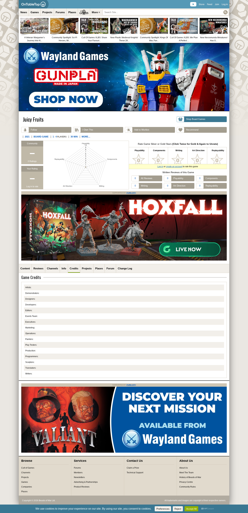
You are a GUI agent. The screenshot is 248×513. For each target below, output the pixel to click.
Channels (52, 268)
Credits (74, 268)
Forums (60, 12)
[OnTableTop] (34, 4)
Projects (47, 12)
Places (72, 12)
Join (217, 4)
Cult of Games (27, 468)
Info (64, 268)
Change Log (125, 268)
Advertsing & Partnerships (86, 482)
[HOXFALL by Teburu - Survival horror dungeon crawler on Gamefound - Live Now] (124, 260)
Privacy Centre (186, 482)
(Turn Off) (131, 193)
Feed (209, 4)
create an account (174, 166)
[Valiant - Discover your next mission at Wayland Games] (124, 452)
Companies (26, 487)
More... (86, 136)
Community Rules (187, 487)
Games (35, 12)
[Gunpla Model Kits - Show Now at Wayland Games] (124, 77)
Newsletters (79, 477)
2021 (27, 136)
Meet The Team (186, 472)
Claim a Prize (133, 468)
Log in (225, 4)
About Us (183, 468)
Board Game (41, 136)
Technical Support (135, 472)
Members (78, 472)
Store (201, 4)
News (23, 12)
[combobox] (165, 12)
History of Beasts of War (190, 477)
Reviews (38, 268)
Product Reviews (81, 487)
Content (25, 268)
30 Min (74, 136)
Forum (110, 268)
